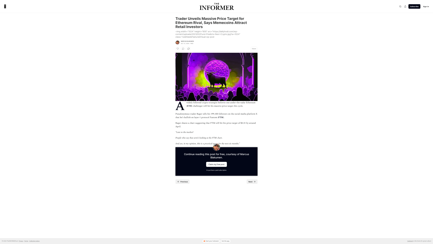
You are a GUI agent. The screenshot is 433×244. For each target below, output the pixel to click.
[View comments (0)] (183, 48)
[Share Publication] (405, 6)
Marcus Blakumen (187, 41)
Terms (26, 241)
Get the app (225, 241)
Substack (410, 241)
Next (250, 182)
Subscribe (414, 6)
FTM (220, 117)
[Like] (177, 48)
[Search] (400, 6)
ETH (189, 106)
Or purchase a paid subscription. (216, 170)
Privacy (21, 241)
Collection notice (34, 241)
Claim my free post (216, 164)
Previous (184, 182)
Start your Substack (212, 241)
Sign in (426, 6)
